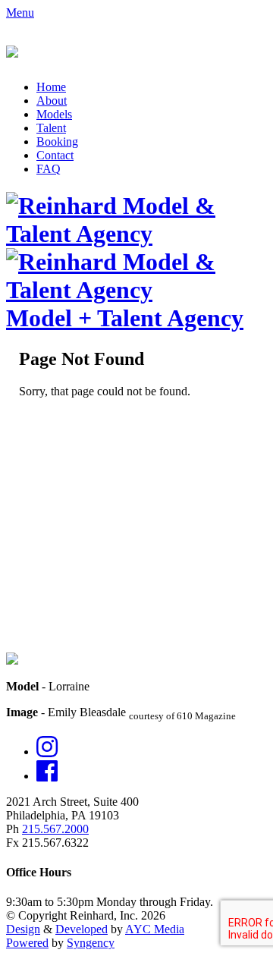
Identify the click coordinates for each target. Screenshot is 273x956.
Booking (57, 141)
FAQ (48, 168)
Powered (27, 942)
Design (23, 929)
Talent (51, 127)
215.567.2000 (55, 828)
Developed (81, 929)
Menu (20, 12)
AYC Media (154, 929)
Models (54, 114)
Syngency (91, 942)
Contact (55, 155)
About (51, 100)
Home (51, 86)
